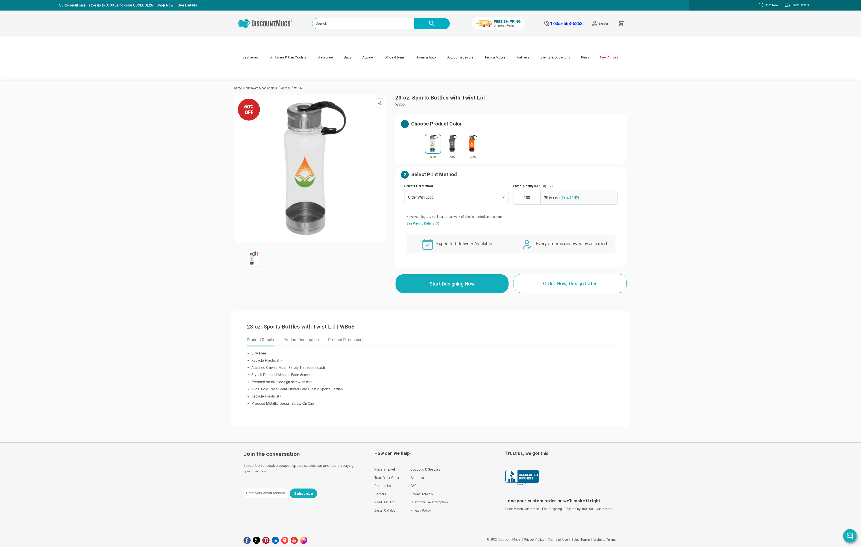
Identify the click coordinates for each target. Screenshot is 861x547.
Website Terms (605, 540)
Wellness (523, 57)
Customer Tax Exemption (429, 502)
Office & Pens (395, 57)
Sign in (603, 23)
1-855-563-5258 (566, 23)
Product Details (260, 339)
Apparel (368, 57)
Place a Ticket (384, 469)
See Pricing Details (423, 223)
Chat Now (771, 5)
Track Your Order (386, 478)
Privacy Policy (421, 510)
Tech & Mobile (495, 57)
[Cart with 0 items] (620, 23)
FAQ (414, 486)
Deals (585, 57)
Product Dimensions (346, 339)
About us (417, 478)
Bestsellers (251, 57)
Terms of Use (558, 540)
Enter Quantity (533, 186)
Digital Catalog (385, 510)
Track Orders (800, 5)
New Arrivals (609, 57)
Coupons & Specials (425, 469)
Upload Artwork (422, 494)
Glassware (325, 57)
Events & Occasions (555, 57)
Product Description (301, 339)
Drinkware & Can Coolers (288, 57)
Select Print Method (418, 186)
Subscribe (303, 493)
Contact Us (382, 486)
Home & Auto (426, 57)
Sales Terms (581, 540)
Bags (347, 57)
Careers (380, 494)
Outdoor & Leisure (460, 57)
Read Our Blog (384, 502)
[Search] (432, 23)
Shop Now (165, 5)
